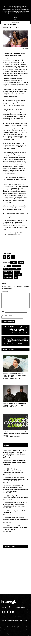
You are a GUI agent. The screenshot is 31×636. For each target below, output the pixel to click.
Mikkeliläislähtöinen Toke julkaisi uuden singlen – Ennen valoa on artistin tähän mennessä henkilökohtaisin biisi (14, 330)
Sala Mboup (18, 274)
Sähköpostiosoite (7, 315)
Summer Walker (8, 277)
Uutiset (21, 262)
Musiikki (14, 262)
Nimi (3, 311)
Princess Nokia (8, 274)
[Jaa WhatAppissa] (13, 257)
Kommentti (5, 291)
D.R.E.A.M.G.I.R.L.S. (8, 271)
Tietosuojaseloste (23, 627)
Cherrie (18, 268)
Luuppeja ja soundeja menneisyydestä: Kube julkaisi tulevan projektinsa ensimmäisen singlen (17, 341)
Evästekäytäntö (12, 627)
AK (9, 266)
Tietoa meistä (5, 607)
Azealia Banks (16, 266)
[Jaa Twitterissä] (8, 257)
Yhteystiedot (20, 607)
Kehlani (17, 271)
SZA (16, 277)
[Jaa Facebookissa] (4, 257)
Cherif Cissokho (8, 268)
